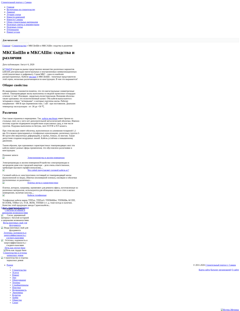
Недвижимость (19, 290)
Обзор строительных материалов (22, 22)
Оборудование (19, 280)
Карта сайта (204, 270)
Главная (10, 7)
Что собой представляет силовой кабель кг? (48, 170)
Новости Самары (15, 19)
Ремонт (15, 275)
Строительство (19, 46)
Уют (14, 277)
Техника (16, 282)
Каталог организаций (221, 270)
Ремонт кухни (13, 32)
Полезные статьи (15, 27)
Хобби (15, 297)
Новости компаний (16, 17)
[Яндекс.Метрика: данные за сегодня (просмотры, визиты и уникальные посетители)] (230, 309)
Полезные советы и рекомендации (23, 24)
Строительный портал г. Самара (16, 2)
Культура (16, 295)
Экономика (17, 292)
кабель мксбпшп (50, 118)
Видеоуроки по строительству (21, 9)
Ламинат (11, 12)
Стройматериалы (20, 285)
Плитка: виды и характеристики (43, 183)
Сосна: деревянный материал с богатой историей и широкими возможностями (15, 210)
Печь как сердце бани (15, 248)
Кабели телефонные (37, 195)
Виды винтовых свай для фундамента (15, 224)
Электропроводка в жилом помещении (46, 157)
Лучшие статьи (14, 14)
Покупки (16, 287)
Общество (17, 300)
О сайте (235, 270)
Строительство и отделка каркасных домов (15, 254)
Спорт (15, 302)
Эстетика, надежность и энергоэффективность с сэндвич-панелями (15, 235)
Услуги (15, 272)
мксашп (32, 77)
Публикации (13, 29)
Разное (10, 265)
